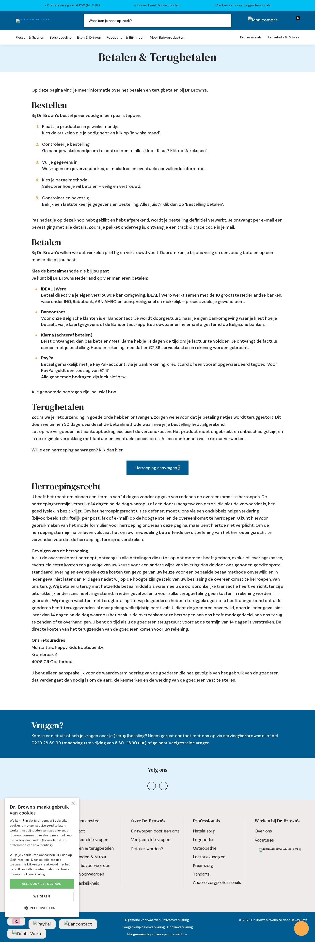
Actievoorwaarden (86, 874)
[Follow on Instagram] (151, 786)
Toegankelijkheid (84, 883)
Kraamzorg (203, 865)
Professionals (251, 37)
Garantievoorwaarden (89, 865)
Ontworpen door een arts (155, 831)
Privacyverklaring (176, 920)
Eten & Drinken (89, 38)
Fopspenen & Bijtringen (125, 38)
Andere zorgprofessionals (217, 882)
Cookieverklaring (180, 927)
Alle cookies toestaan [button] (42, 884)
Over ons (263, 831)
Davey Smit (299, 920)
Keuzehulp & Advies (283, 37)
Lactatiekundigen (209, 857)
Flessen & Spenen (30, 38)
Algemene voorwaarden (143, 920)
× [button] (73, 803)
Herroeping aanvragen (156, 467)
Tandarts (201, 874)
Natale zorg (204, 831)
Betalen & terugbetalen (91, 848)
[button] (42, 908)
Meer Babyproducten (167, 38)
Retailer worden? (147, 848)
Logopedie (203, 839)
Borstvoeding (61, 38)
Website (275, 920)
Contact (77, 831)
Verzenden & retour (88, 857)
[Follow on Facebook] (163, 786)
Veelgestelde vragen (189, 743)
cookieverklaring (33, 874)
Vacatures (264, 840)
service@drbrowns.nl (244, 735)
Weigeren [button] (41, 896)
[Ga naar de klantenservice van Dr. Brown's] (301, 928)
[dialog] (42, 857)
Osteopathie (205, 848)
